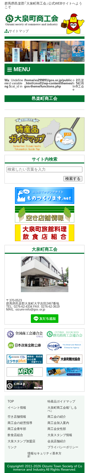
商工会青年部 (17, 429)
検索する (72, 179)
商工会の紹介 (56, 416)
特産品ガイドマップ (61, 401)
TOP (11, 401)
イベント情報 (17, 407)
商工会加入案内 (58, 423)
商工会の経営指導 (20, 423)
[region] (45, 51)
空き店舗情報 (17, 416)
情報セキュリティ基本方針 (44, 455)
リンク (12, 447)
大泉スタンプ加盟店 (21, 441)
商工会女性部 (56, 429)
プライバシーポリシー (62, 447)
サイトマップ (19, 31)
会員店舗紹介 (56, 441)
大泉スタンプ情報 (59, 435)
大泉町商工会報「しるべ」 (62, 409)
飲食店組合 (15, 435)
